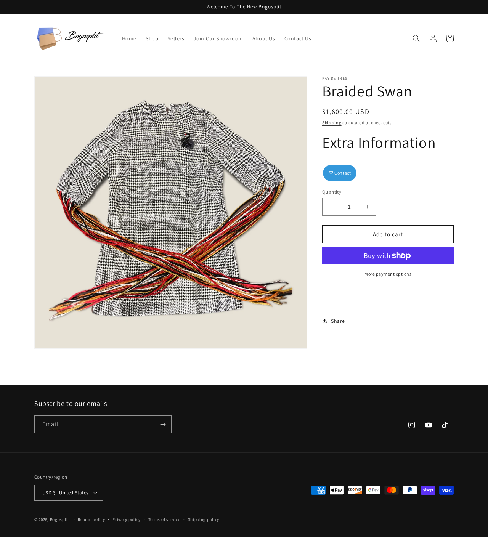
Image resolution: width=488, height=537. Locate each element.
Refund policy (91, 519)
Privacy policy (126, 519)
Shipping (332, 122)
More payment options (387, 274)
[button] (416, 38)
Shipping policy (204, 519)
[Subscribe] (162, 424)
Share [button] (338, 320)
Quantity (331, 192)
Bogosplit (59, 519)
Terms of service (164, 519)
